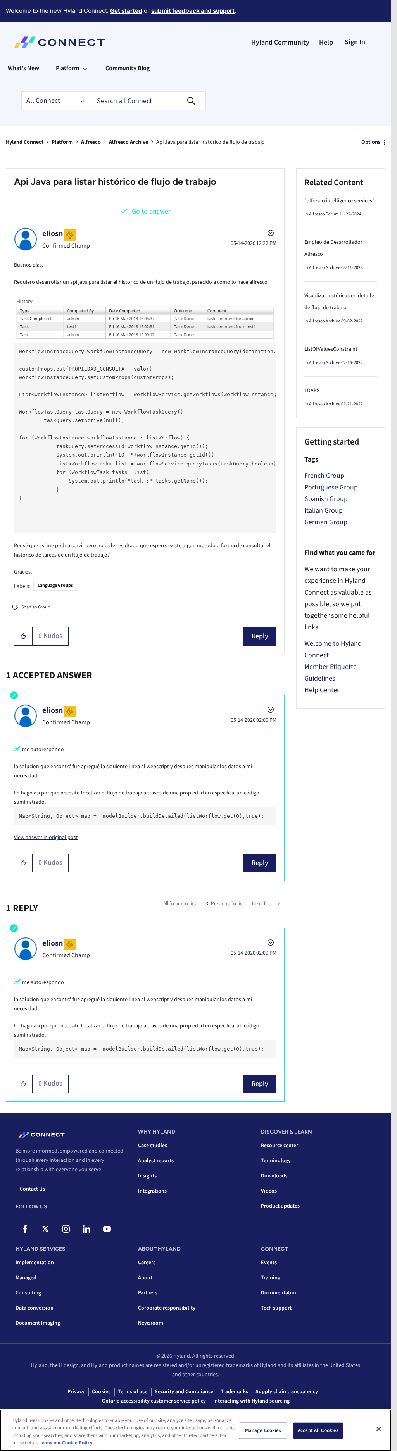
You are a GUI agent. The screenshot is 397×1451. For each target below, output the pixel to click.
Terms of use (132, 1392)
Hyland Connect (24, 142)
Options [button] (370, 142)
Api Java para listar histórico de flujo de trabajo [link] (210, 142)
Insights (147, 1176)
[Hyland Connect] (59, 42)
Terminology (276, 1161)
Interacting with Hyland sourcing (251, 1401)
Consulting (28, 1293)
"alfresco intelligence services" (339, 201)
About (145, 1278)
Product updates (280, 1206)
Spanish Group (35, 607)
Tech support (276, 1308)
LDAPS (311, 391)
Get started (126, 10)
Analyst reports (156, 1161)
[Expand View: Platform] (85, 68)
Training (270, 1278)
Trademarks (234, 1392)
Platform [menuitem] (67, 68)
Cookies (101, 1392)
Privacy (76, 1392)
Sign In (355, 42)
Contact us (32, 1189)
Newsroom (150, 1323)
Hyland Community (280, 42)
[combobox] (147, 100)
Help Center (321, 690)
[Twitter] (45, 1229)
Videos (269, 1191)
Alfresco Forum (324, 214)
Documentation (279, 1293)
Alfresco (91, 142)
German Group (325, 522)
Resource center (279, 1145)
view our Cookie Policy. (67, 1442)
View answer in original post (46, 837)
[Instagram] (66, 1229)
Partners (147, 1293)
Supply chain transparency (286, 1392)
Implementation (35, 1263)
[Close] (378, 1428)
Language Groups (55, 585)
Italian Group (323, 510)
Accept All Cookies (318, 1430)
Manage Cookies (263, 1430)
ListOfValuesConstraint (330, 349)
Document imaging (38, 1323)
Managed (26, 1278)
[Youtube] (107, 1229)
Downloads (274, 1176)
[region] (195, 1430)
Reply (260, 636)
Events (269, 1263)
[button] (23, 636)
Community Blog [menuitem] (127, 68)
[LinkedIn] (86, 1229)
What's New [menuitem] (23, 68)
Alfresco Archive (128, 142)
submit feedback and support (193, 10)
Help (326, 42)
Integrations (152, 1191)
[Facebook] (25, 1229)
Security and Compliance (184, 1392)
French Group (324, 476)
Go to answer (151, 211)
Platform (62, 142)
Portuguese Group (331, 487)
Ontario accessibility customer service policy (154, 1401)
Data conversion (35, 1308)
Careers (146, 1263)
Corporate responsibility (166, 1308)
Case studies (152, 1145)
